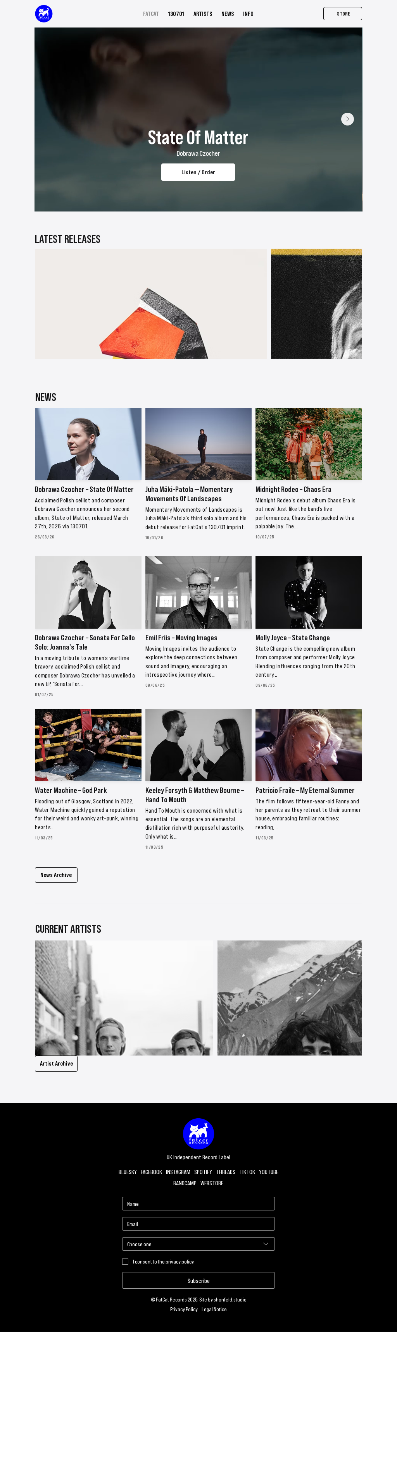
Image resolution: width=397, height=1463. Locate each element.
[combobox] (198, 1244)
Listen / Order (198, 171)
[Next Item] (347, 119)
